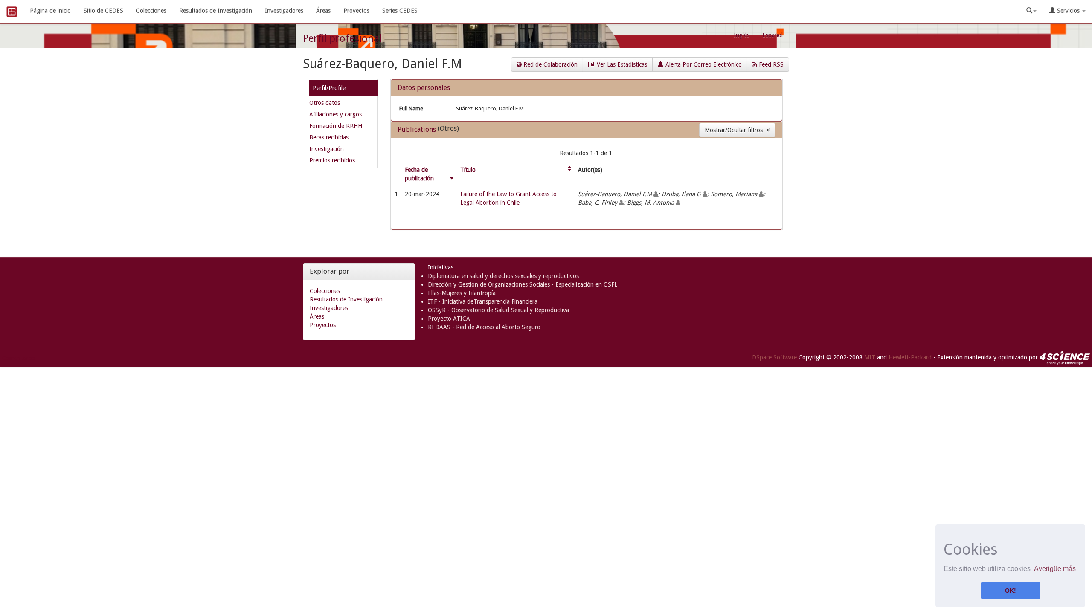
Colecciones (151, 10)
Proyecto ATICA (449, 318)
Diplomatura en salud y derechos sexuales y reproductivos (503, 275)
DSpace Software (774, 357)
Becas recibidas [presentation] (329, 137)
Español (772, 35)
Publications (418, 129)
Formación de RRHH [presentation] (335, 125)
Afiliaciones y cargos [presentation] (335, 114)
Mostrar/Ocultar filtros (735, 130)
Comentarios (18, 358)
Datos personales (424, 88)
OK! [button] (1010, 590)
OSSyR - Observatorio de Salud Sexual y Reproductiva (498, 310)
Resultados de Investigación (215, 10)
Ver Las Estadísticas (621, 64)
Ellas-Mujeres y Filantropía (462, 293)
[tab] (343, 89)
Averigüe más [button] (1055, 568)
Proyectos (356, 10)
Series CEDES (400, 10)
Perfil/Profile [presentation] (329, 87)
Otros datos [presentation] (324, 102)
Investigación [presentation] (326, 148)
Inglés (741, 35)
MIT (869, 357)
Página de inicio (50, 10)
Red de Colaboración (550, 64)
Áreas (323, 10)
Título (468, 169)
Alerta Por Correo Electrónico (703, 64)
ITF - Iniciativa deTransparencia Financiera (482, 301)
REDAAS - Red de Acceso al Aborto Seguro (484, 327)
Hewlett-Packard (910, 357)
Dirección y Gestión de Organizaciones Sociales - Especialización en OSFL (522, 284)
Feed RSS (770, 64)
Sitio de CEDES (103, 10)
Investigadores (284, 10)
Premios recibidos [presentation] (332, 160)
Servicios (1068, 10)
